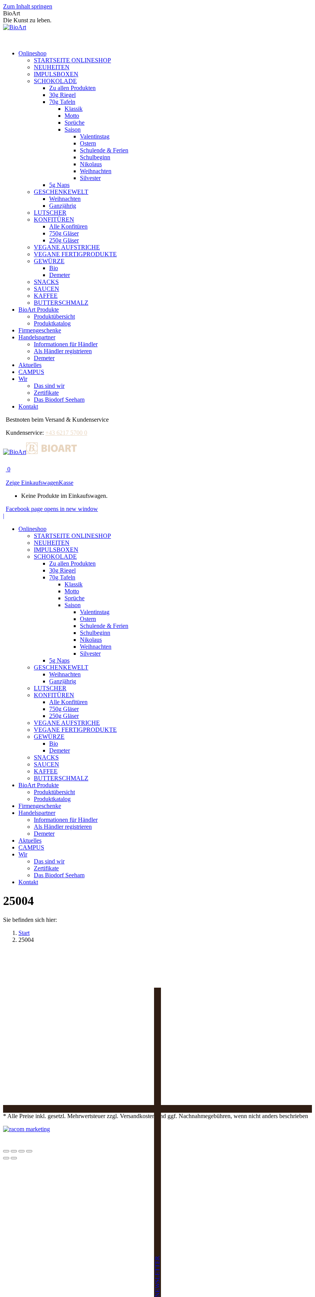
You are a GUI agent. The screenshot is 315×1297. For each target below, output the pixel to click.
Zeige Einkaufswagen (32, 482)
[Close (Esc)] (6, 1151)
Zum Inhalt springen (27, 6)
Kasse (66, 482)
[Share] (14, 1151)
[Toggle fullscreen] (21, 1151)
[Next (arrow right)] (14, 1158)
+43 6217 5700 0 (66, 432)
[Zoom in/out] (29, 1151)
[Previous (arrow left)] (6, 1158)
